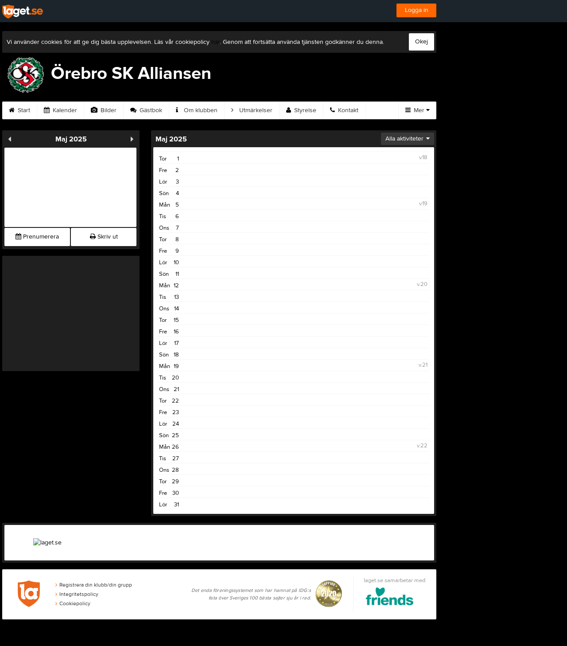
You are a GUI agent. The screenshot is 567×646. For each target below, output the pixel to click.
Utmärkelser (254, 110)
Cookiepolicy (74, 603)
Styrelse (304, 110)
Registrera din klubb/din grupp (95, 584)
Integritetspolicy (78, 594)
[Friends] (389, 597)
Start (23, 110)
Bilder (108, 110)
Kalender (64, 110)
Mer (419, 110)
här (215, 42)
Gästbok (150, 110)
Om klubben (199, 110)
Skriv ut (107, 237)
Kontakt (347, 110)
